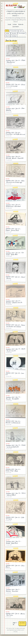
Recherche (20, 24)
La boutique (13, 36)
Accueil (9, 24)
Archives (15, 24)
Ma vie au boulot (13, 30)
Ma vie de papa (22, 33)
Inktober (7, 33)
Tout (7, 30)
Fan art (7, 36)
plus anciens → (22, 623)
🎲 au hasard (15, 26)
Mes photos (14, 33)
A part (20, 30)
